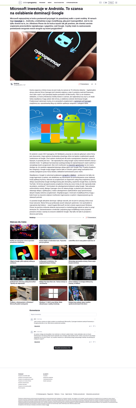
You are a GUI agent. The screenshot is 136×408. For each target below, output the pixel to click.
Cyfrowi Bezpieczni (72, 2)
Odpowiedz (37, 326)
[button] (105, 3)
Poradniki (45, 375)
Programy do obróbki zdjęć (24, 375)
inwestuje (18, 21)
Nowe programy (21, 387)
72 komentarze (84, 84)
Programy (42, 2)
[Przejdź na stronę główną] (20, 3)
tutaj (48, 404)
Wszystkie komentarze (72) (62, 348)
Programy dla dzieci (22, 384)
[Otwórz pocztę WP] (100, 2)
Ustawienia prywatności (92, 394)
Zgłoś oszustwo (59, 2)
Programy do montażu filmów (24, 381)
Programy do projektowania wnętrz (25, 379)
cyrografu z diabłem (69, 175)
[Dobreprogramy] (31, 2)
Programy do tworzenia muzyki (25, 377)
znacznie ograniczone (76, 165)
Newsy (50, 2)
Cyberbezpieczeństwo (47, 379)
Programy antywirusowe (23, 382)
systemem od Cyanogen (82, 101)
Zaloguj (111, 2)
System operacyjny (47, 381)
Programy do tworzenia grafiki (24, 386)
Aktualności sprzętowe (48, 377)
